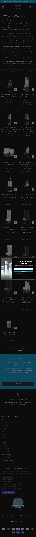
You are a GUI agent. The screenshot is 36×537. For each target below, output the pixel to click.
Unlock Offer (23, 271)
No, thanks (23, 276)
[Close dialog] (34, 258)
